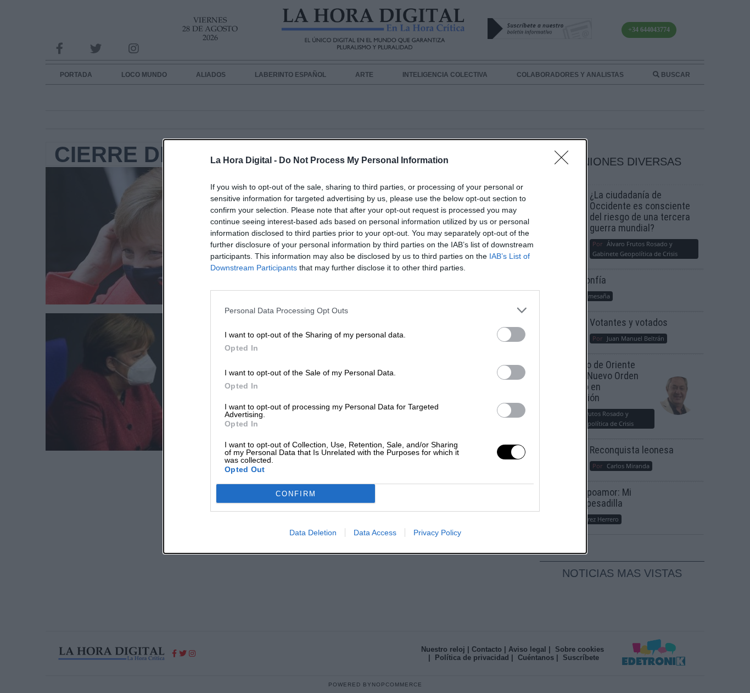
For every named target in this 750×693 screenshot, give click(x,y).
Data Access (375, 532)
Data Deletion (313, 532)
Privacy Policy (437, 532)
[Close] (565, 161)
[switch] (511, 334)
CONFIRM (296, 494)
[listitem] (375, 310)
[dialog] (375, 346)
